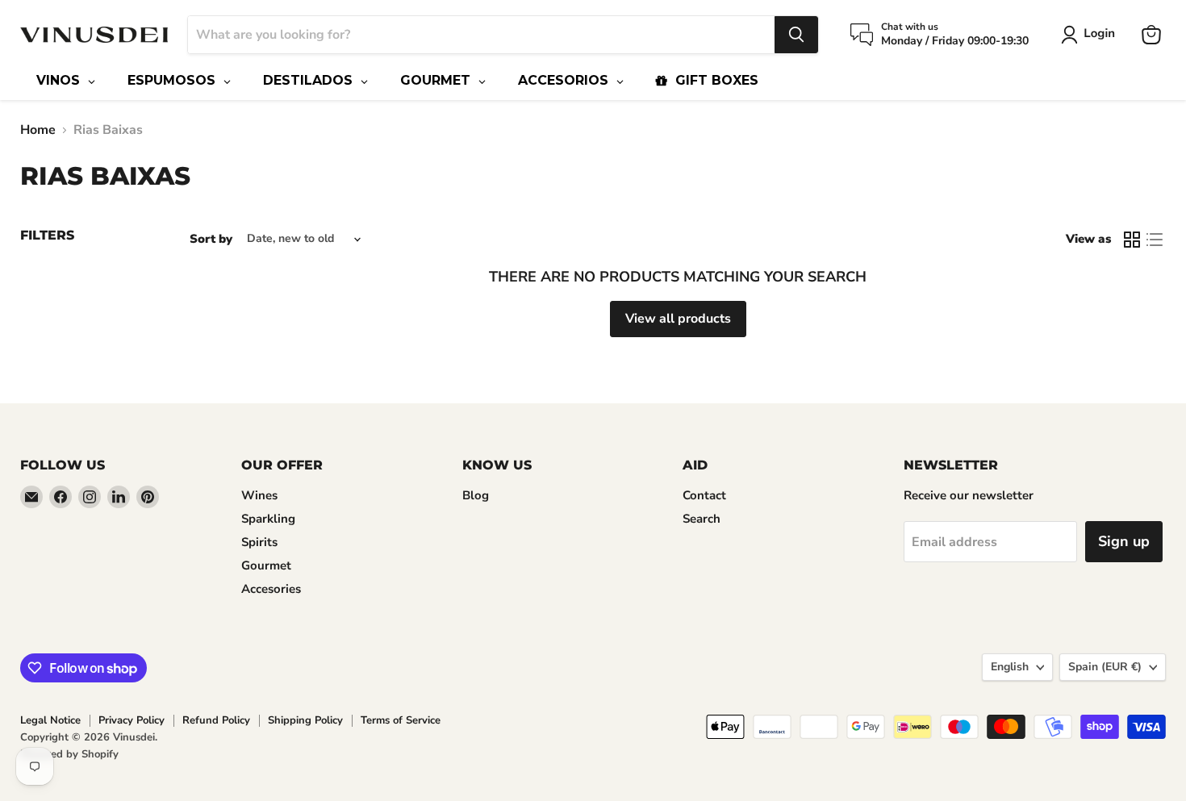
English (1010, 666)
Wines (259, 495)
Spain (1105, 666)
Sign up (1124, 541)
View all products (678, 318)
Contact (704, 495)
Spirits (259, 542)
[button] (1091, 34)
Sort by (211, 239)
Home (38, 130)
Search (701, 519)
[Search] (796, 34)
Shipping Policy (305, 720)
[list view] (1154, 239)
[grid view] (1132, 239)
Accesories (271, 589)
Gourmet (266, 565)
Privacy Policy (131, 720)
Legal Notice (50, 720)
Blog (475, 495)
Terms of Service (401, 720)
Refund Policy (216, 720)
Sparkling (268, 519)
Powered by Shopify (69, 754)
